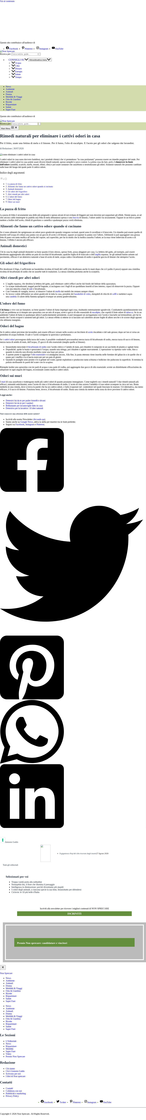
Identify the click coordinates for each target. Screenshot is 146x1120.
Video (8, 1054)
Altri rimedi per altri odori (18, 194)
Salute (18, 74)
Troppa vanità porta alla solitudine (26, 882)
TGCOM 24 (44, 43)
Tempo (18, 77)
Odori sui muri (14, 202)
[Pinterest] (71, 668)
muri (3, 382)
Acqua (18, 63)
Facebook (20, 424)
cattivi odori (9, 339)
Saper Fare (10, 109)
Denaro (18, 68)
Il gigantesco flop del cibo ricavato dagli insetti (78, 853)
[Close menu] (3, 967)
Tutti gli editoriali (10, 865)
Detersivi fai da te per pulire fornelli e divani (25, 400)
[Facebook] (71, 460)
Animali (9, 91)
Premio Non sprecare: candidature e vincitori (42, 943)
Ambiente (10, 89)
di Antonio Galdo (10, 842)
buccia (76, 217)
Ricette (9, 102)
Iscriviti (74, 913)
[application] (26, 59)
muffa (57, 291)
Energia (18, 71)
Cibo (17, 66)
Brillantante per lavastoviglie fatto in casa (24, 405)
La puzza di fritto (15, 184)
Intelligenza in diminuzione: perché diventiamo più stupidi (37, 887)
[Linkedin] (71, 796)
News (8, 86)
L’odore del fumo (15, 197)
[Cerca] (39, 54)
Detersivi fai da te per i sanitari (19, 403)
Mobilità (9, 1049)
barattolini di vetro (82, 294)
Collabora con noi (14, 1091)
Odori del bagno (14, 199)
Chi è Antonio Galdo (15, 1071)
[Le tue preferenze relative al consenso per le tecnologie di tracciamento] (2, 840)
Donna (9, 94)
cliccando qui (39, 419)
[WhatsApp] (71, 732)
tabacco (129, 312)
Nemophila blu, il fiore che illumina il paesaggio (33, 884)
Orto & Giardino (13, 99)
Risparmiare (11, 104)
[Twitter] (71, 564)
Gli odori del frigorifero (17, 191)
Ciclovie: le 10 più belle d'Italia (25, 892)
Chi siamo (10, 1068)
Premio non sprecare (14, 920)
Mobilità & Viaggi (14, 97)
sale (31, 289)
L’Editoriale (11, 1041)
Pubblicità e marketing (16, 1093)
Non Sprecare (6, 973)
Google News (26, 422)
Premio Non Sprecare (15, 1056)
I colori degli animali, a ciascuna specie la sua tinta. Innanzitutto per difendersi (46, 889)
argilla (98, 254)
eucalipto (96, 312)
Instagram (30, 424)
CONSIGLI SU (17, 59)
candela (13, 296)
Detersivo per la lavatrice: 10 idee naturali (24, 408)
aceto (90, 332)
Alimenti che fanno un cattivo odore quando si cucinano (30, 186)
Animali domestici (15, 189)
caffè (114, 294)
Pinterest (40, 424)
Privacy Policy (12, 1096)
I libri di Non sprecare (15, 1076)
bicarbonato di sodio (37, 347)
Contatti (9, 1088)
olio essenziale (38, 354)
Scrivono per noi (13, 1073)
